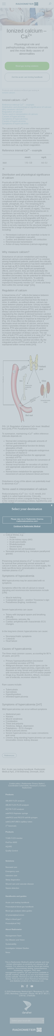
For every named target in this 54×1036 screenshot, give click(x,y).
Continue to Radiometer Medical (27, 526)
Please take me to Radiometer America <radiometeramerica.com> (27, 520)
